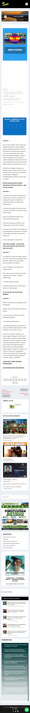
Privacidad (5, 539)
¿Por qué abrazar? (8, 459)
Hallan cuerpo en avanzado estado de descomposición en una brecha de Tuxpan (17, 632)
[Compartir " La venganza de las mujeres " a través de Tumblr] (13, 379)
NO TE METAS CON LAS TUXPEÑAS (12, 486)
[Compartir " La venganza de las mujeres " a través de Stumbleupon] (25, 379)
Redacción (8, 102)
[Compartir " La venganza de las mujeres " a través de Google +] (10, 379)
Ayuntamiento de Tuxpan (19, 606)
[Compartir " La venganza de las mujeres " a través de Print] (16, 382)
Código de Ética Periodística (10, 541)
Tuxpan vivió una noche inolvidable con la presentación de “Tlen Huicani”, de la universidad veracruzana (14, 437)
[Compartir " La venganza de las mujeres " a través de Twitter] (7, 379)
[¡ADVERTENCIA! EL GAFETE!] (15, 470)
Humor (22, 102)
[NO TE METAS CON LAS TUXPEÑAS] (15, 484)
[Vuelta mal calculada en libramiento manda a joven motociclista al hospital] (5, 617)
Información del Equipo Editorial (11, 543)
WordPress (15, 709)
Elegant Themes (14, 707)
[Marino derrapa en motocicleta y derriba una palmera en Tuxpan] (5, 611)
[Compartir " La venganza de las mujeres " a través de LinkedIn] (19, 379)
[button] (27, 710)
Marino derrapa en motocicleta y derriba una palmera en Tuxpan (15, 610)
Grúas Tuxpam (15, 50)
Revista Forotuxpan (8, 104)
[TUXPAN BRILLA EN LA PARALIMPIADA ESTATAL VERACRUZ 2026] (5, 625)
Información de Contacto (9, 537)
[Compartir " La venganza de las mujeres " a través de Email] (13, 382)
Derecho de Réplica (8, 547)
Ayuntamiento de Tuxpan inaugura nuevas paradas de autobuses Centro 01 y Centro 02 (16, 603)
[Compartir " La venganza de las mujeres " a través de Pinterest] (16, 379)
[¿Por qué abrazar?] (15, 449)
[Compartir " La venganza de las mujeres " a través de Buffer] (22, 379)
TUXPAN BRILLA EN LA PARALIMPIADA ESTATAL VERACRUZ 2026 (16, 625)
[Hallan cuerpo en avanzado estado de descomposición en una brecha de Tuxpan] (5, 632)
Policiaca (15, 612)
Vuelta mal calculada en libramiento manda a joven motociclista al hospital (16, 618)
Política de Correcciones (9, 545)
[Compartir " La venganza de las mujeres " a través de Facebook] (4, 379)
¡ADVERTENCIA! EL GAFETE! (10, 479)
